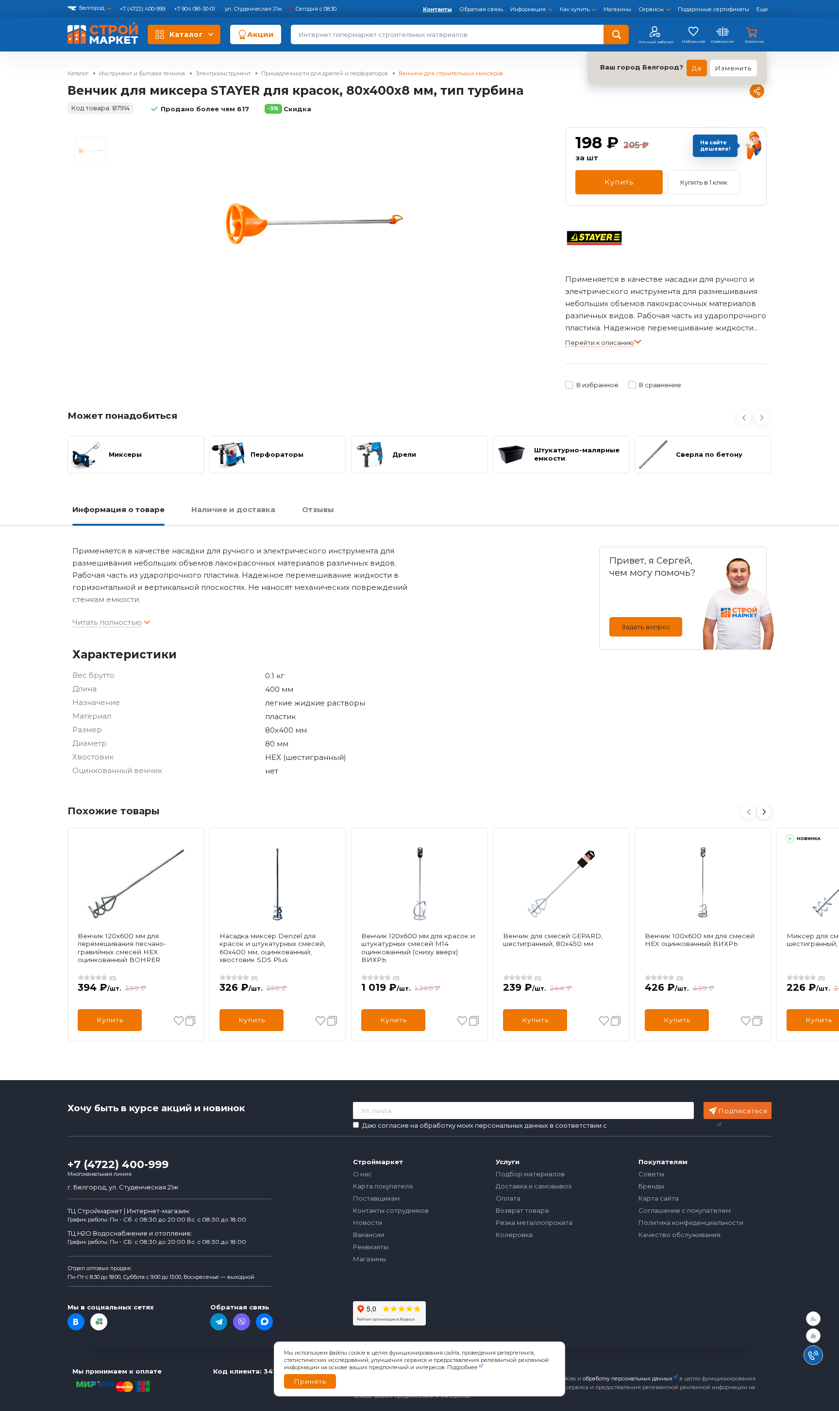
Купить (619, 182)
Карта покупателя (383, 1186)
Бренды (651, 1186)
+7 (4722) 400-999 (143, 8)
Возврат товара (522, 1210)
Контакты (437, 9)
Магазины (617, 9)
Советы (651, 1174)
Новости (367, 1222)
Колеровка (514, 1235)
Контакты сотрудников (391, 1210)
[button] (764, 812)
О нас (362, 1174)
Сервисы (651, 9)
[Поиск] (616, 34)
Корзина (754, 41)
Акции (260, 34)
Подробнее (462, 1367)
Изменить (733, 68)
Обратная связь (481, 9)
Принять (310, 1381)
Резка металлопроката (534, 1222)
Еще (762, 9)
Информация (528, 9)
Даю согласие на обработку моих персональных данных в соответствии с (539, 1125)
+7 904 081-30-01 (195, 8)
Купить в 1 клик (703, 182)
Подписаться (743, 1111)
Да (697, 68)
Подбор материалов (530, 1174)
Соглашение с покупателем (684, 1210)
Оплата (508, 1198)
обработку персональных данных (627, 1378)
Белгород (91, 7)
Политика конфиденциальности (690, 1222)
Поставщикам (376, 1198)
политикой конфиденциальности (662, 1125)
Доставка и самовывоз (533, 1186)
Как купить (574, 9)
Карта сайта (658, 1198)
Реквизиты (370, 1247)
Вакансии (368, 1235)
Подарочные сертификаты (713, 9)
